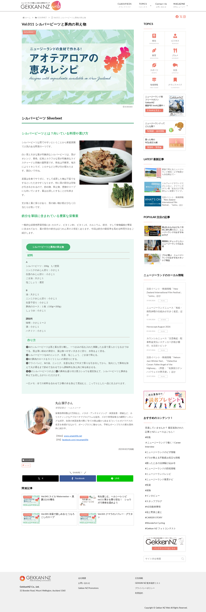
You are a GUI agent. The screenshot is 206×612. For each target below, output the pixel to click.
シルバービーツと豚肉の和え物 (48, 247)
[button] (182, 558)
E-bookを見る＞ (154, 110)
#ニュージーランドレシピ (158, 474)
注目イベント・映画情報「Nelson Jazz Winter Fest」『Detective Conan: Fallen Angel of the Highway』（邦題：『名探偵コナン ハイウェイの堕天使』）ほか (164, 364)
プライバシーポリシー (145, 588)
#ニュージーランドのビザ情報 (160, 452)
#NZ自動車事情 (153, 507)
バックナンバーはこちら (164, 548)
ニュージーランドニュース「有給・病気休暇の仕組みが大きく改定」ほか (164, 311)
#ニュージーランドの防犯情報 (160, 468)
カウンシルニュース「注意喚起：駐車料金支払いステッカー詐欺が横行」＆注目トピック (164, 342)
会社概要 (82, 578)
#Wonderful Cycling (155, 523)
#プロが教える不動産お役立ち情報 (162, 458)
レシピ (27, 465)
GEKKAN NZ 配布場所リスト (147, 583)
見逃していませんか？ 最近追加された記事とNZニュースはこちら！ (164, 430)
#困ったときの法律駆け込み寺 (160, 463)
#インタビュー (152, 496)
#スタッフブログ (153, 501)
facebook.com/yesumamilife (75, 440)
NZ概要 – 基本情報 (155, 131)
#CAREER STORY (153, 517)
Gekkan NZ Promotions (88, 588)
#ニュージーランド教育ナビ (159, 479)
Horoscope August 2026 (158, 327)
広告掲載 (139, 578)
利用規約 (139, 593)
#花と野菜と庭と (153, 512)
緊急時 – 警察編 (154, 147)
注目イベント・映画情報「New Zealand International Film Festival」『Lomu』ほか (165, 292)
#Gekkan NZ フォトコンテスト (160, 528)
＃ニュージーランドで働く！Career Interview (163, 445)
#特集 (148, 437)
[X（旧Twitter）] (181, 16)
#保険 (148, 490)
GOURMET (29, 460)
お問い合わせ (84, 583)
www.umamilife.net (73, 436)
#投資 (148, 485)
